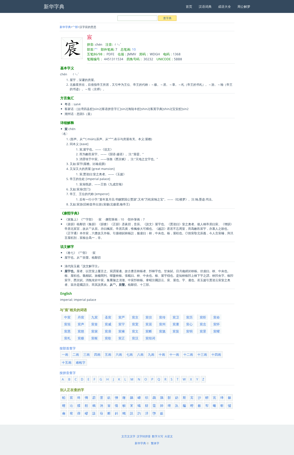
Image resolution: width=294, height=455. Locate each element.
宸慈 (81, 331)
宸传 (162, 317)
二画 (76, 354)
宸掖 (121, 331)
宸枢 (94, 338)
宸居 (148, 324)
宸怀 (216, 324)
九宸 (94, 317)
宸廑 (176, 324)
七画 (129, 354)
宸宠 (135, 324)
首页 (189, 6)
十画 (162, 354)
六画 (119, 354)
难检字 (80, 362)
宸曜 (216, 331)
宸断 (148, 331)
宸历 (189, 317)
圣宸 (108, 317)
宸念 (203, 324)
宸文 (135, 331)
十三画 (202, 354)
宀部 (75, 27)
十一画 (174, 354)
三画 (86, 354)
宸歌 (108, 338)
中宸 (67, 317)
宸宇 (121, 324)
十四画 (216, 354)
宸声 (81, 324)
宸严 (121, 317)
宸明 (189, 331)
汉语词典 (205, 6)
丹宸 (81, 317)
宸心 (189, 324)
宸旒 (162, 331)
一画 (65, 354)
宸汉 (135, 338)
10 (134, 49)
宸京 (135, 317)
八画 (140, 354)
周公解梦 (243, 6)
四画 (97, 354)
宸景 (203, 331)
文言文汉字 (128, 436)
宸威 (108, 324)
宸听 (203, 317)
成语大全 (224, 6)
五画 (108, 354)
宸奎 (94, 324)
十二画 (188, 354)
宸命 (216, 317)
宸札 (67, 338)
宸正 (121, 338)
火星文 (168, 436)
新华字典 (65, 27)
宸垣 (67, 324)
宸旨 (176, 331)
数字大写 (157, 436)
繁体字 (155, 443)
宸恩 (67, 331)
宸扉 (108, 331)
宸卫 (176, 317)
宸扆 (94, 331)
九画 (151, 354)
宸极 (81, 338)
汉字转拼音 (144, 436)
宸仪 (148, 317)
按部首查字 (68, 348)
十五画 (66, 362)
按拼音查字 (68, 373)
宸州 (162, 324)
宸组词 (150, 338)
